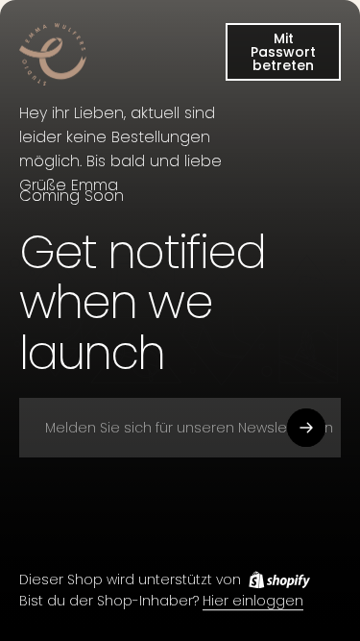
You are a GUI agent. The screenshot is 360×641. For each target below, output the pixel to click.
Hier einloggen (253, 601)
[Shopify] (279, 579)
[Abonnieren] (306, 427)
